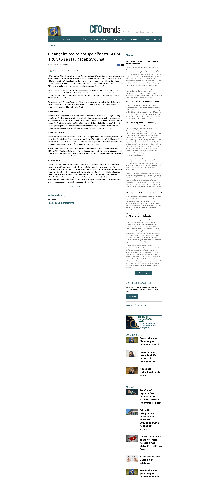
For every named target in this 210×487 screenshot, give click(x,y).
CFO (57, 203)
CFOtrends (51, 46)
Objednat (132, 297)
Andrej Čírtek (53, 65)
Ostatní (156, 39)
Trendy (147, 39)
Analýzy (54, 39)
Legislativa (65, 39)
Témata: (51, 203)
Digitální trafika (120, 39)
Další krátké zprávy (144, 273)
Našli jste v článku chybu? (76, 186)
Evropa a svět (135, 39)
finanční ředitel (67, 203)
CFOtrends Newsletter (138, 282)
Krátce (129, 54)
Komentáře (105, 39)
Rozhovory (93, 39)
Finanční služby (79, 39)
